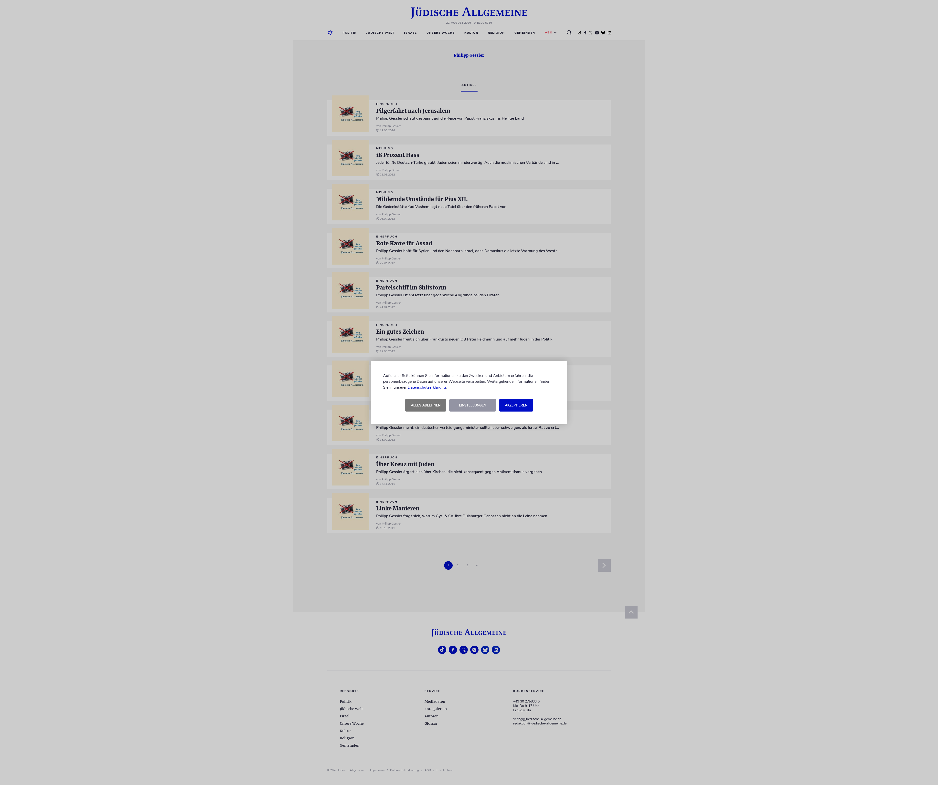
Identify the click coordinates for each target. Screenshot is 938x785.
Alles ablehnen (425, 405)
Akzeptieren (516, 405)
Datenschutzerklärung (427, 387)
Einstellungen (472, 405)
